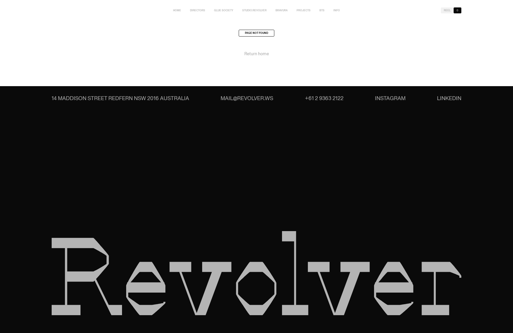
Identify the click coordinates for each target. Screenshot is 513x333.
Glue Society (223, 10)
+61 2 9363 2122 (324, 98)
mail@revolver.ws (247, 98)
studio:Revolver (254, 10)
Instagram (390, 98)
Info (336, 10)
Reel (447, 10)
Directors (197, 10)
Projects (304, 10)
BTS (321, 10)
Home (177, 10)
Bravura (282, 10)
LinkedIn (449, 98)
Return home (256, 54)
